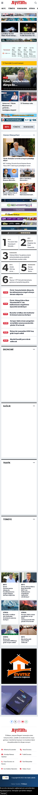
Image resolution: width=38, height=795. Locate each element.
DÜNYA (32, 8)
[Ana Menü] (2, 3)
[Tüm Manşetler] (34, 135)
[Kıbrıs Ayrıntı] (19, 3)
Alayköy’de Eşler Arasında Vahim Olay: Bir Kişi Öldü (31, 245)
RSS (6, 777)
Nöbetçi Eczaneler (10, 749)
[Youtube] (22, 721)
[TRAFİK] (34, 463)
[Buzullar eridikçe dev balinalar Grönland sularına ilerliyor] (10, 605)
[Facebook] (11, 721)
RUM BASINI (22, 8)
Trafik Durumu (26, 754)
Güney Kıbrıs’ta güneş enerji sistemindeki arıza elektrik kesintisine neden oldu (20, 257)
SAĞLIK (7, 406)
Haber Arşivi (26, 769)
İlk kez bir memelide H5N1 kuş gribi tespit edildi (10, 641)
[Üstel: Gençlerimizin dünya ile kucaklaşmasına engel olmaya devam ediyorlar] (10, 577)
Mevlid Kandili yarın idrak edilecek (26, 641)
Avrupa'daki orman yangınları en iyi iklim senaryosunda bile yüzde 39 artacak (22, 323)
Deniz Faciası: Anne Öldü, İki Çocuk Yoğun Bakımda (31, 269)
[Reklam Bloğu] (19, 15)
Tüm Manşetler (27, 761)
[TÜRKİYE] (34, 519)
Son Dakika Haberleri (10, 769)
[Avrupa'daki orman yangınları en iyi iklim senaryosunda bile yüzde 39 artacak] (28, 605)
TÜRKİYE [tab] (16, 127)
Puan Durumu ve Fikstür (7, 763)
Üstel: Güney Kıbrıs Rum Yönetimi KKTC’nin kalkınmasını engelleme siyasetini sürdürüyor (28, 592)
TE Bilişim (24, 784)
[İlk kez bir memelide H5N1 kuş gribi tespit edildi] (10, 630)
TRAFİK (6, 463)
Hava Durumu (27, 749)
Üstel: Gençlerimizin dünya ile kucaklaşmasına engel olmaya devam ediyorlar (22, 292)
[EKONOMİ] (34, 349)
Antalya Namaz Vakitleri (7, 755)
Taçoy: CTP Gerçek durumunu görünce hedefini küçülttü (20, 281)
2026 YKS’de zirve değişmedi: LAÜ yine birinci (13, 269)
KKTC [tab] (7, 127)
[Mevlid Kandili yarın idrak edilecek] (28, 630)
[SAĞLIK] (34, 406)
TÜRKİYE (11, 8)
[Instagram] (19, 721)
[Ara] (36, 3)
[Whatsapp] (26, 721)
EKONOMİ (8, 349)
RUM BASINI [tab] (28, 127)
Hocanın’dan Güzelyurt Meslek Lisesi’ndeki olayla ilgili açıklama (12, 244)
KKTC (4, 8)
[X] (15, 721)
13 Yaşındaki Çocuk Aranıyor (13, 63)
